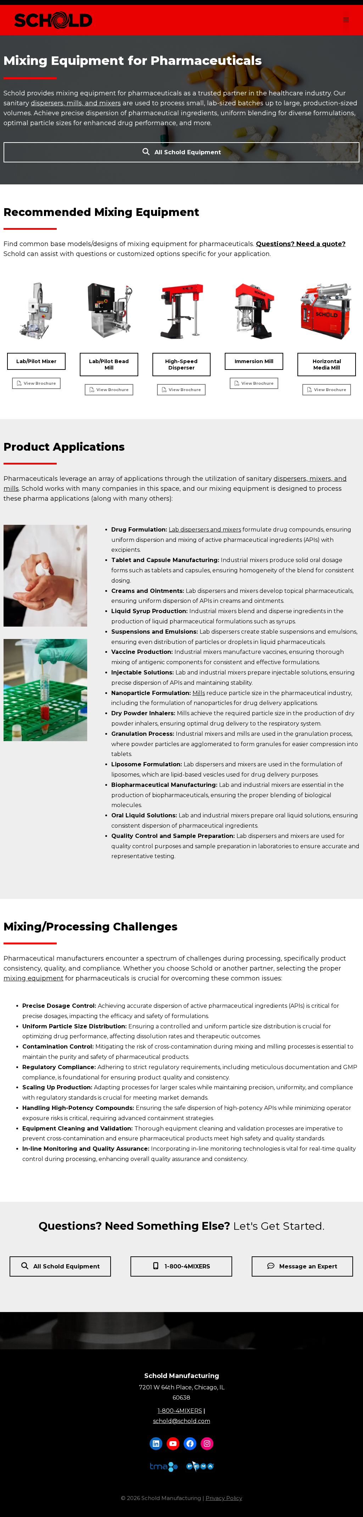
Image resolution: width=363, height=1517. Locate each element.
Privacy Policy (224, 1498)
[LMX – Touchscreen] (36, 311)
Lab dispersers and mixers (205, 529)
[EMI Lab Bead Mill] (109, 311)
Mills (198, 693)
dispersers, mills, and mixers (76, 103)
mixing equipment (33, 978)
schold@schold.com (181, 1421)
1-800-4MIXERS (180, 1410)
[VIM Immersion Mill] (254, 311)
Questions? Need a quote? (301, 244)
